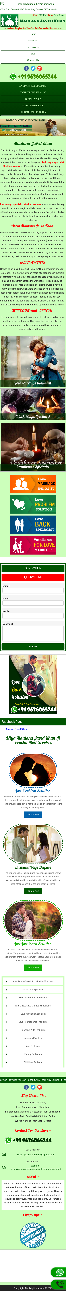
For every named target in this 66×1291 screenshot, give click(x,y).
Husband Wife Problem (33, 112)
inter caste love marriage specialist (33, 1005)
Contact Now (33, 814)
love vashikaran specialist (33, 997)
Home (33, 34)
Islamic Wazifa (33, 99)
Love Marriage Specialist (33, 86)
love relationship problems (33, 1022)
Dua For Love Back (33, 105)
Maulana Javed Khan (33, 143)
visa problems (33, 1046)
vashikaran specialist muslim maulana (33, 981)
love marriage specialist (33, 1013)
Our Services (33, 47)
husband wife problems (33, 1030)
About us (33, 40)
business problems (33, 1038)
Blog (33, 53)
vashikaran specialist (33, 989)
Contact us (33, 60)
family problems (33, 1054)
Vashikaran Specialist (33, 92)
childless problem (33, 1062)
